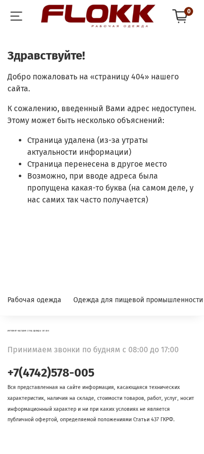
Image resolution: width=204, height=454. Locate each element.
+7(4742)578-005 (51, 373)
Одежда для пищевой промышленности (138, 300)
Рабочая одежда (34, 300)
